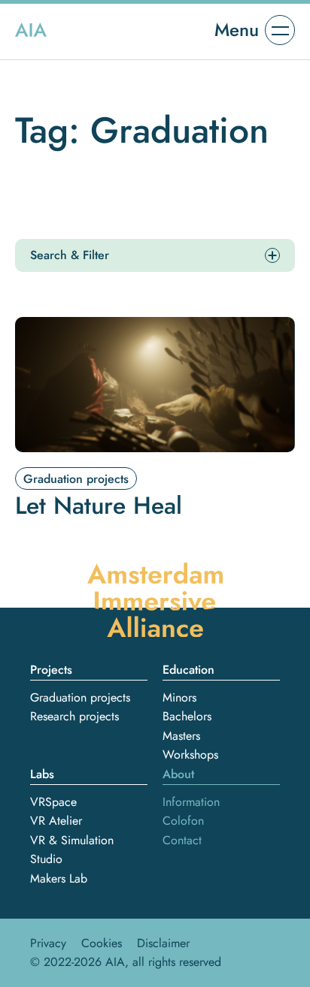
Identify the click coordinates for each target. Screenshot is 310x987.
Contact (182, 840)
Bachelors (187, 716)
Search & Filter (69, 255)
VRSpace (53, 801)
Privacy (48, 943)
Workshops (190, 754)
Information (191, 801)
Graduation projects (80, 697)
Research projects (74, 716)
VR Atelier (56, 820)
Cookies (101, 943)
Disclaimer (163, 943)
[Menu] (280, 30)
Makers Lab (58, 878)
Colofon (183, 820)
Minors (179, 697)
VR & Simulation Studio (72, 850)
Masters (181, 735)
